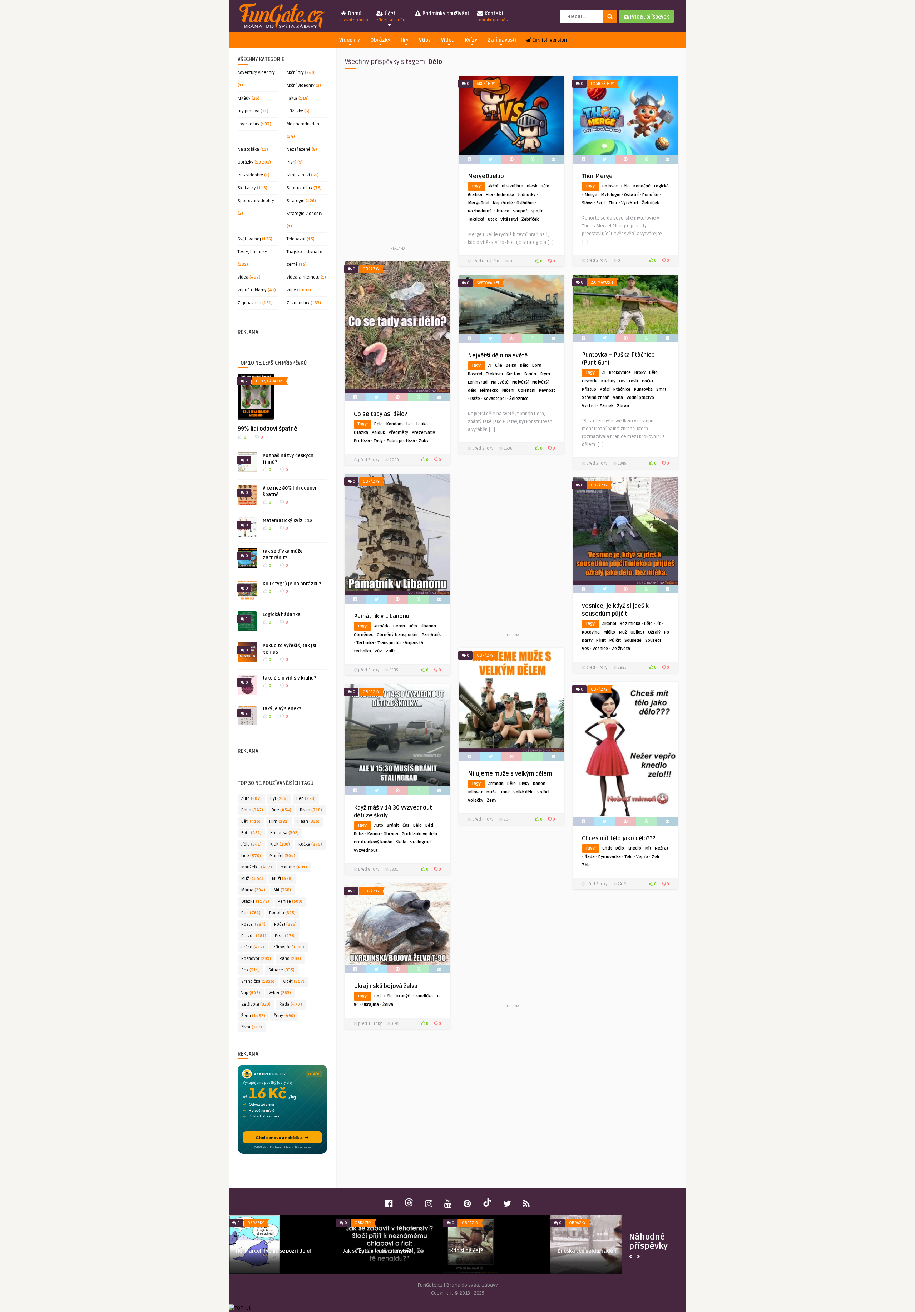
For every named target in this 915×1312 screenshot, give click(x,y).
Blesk (532, 186)
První (291, 162)
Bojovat (610, 186)
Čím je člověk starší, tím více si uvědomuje (593, 1254)
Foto (251, 833)
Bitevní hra (512, 186)
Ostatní (631, 194)
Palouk (378, 432)
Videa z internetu (303, 277)
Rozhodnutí (479, 211)
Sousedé (633, 640)
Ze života (256, 1004)
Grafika (475, 194)
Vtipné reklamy (252, 290)
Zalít (390, 651)
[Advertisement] (397, 160)
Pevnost (547, 390)
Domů (354, 17)
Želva (387, 1004)
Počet (285, 924)
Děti (251, 821)
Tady (378, 441)
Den (306, 798)
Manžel (282, 855)
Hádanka (284, 833)
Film (279, 821)
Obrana (391, 834)
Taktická (476, 219)
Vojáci (543, 792)
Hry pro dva (248, 111)
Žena (253, 1015)
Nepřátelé (503, 203)
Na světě (500, 382)
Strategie (296, 201)
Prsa (285, 935)
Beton (399, 626)
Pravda (253, 935)
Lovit (633, 381)
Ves (585, 648)
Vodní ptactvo (640, 397)
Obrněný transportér (397, 634)
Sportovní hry (299, 188)
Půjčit (615, 640)
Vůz (378, 651)
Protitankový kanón (373, 842)
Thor (613, 203)
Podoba (282, 913)
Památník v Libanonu (381, 616)
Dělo (545, 186)
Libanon (428, 626)
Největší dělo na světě (498, 355)
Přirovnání (288, 947)
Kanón (530, 374)
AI (603, 372)
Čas (406, 825)
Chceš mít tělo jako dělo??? (619, 838)
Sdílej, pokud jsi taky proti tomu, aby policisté (279, 1254)
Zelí (655, 857)
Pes (251, 913)
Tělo (628, 857)
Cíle (498, 365)
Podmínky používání (445, 14)
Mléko (609, 632)
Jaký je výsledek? (282, 709)
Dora (536, 365)
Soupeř (520, 211)
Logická (661, 186)
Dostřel (475, 374)
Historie (590, 381)
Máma (253, 890)
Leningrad (478, 382)
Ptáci (605, 389)
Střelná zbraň (595, 397)
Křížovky (295, 111)
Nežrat (661, 848)
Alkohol (609, 623)
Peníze (290, 901)
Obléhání (526, 390)
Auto (251, 798)
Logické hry (248, 124)
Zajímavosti (502, 40)
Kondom (394, 424)
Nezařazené (299, 149)
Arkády (244, 98)
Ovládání (525, 203)
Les (409, 424)
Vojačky (475, 800)
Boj (377, 996)
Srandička (257, 981)
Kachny (608, 381)
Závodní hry (298, 303)
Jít (658, 623)
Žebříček (530, 219)
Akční (493, 186)
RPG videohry (250, 175)
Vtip (250, 993)
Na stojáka (248, 149)
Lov (622, 381)
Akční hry (295, 72)
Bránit (393, 825)
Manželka (256, 867)
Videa (448, 40)
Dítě (281, 810)
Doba (252, 810)
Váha (618, 397)
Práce (252, 947)
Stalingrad (420, 842)
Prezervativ (423, 432)
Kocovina (591, 632)
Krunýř (403, 996)
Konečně (642, 186)
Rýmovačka (609, 857)
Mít (282, 890)
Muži (282, 878)
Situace (281, 970)
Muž (252, 878)
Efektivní (494, 374)
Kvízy (471, 40)
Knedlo (634, 848)
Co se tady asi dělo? (380, 414)
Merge (590, 194)
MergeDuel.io (486, 176)
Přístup (589, 389)
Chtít (607, 848)
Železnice (519, 398)
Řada (290, 1004)
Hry (405, 40)
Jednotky (526, 194)
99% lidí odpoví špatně (267, 428)
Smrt (661, 389)
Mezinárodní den (303, 124)
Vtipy (425, 40)
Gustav (513, 374)
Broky (640, 372)
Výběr (280, 993)
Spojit (537, 211)
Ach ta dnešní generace (371, 1251)
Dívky (524, 783)
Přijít (601, 640)
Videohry (349, 40)
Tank (505, 792)
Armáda (382, 626)
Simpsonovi (298, 175)
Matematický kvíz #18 (288, 521)
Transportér (389, 643)
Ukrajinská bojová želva (385, 986)
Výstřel (589, 406)
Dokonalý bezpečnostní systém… (488, 1251)
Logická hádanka (282, 614)
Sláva (587, 203)
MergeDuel (478, 203)
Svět (600, 203)
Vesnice (600, 648)
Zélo (586, 865)
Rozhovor (256, 958)
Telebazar (296, 239)
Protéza (362, 441)
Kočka (310, 844)
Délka (511, 365)
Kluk (280, 844)
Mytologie (610, 194)
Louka (422, 424)
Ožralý (654, 632)
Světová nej (249, 239)
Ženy (284, 1015)
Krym (545, 374)
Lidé (251, 855)
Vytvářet (629, 203)
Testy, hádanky (252, 252)
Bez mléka (630, 623)
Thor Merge (597, 176)
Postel (253, 924)
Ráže (475, 398)
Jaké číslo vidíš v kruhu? (289, 678)
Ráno (290, 958)
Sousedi (653, 640)
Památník (431, 634)
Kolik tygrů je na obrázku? (292, 584)
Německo (489, 390)
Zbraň (623, 406)
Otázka (255, 901)
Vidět (294, 981)
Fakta (292, 98)
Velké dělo (523, 792)
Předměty (398, 432)
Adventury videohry (256, 72)
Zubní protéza (400, 441)
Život (251, 1027)
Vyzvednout (365, 850)
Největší (520, 382)
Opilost (637, 632)
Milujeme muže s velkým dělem (510, 773)
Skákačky (247, 188)
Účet (391, 17)
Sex (250, 970)
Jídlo (251, 844)
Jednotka (505, 194)
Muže (491, 792)
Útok (492, 219)
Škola (401, 842)
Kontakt (492, 17)
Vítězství (509, 219)
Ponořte (650, 194)
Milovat (475, 792)
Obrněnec (363, 634)
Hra (489, 194)
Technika (365, 643)
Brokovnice (620, 372)
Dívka (311, 810)
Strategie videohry (304, 213)
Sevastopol (495, 398)
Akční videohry (301, 85)
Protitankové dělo (419, 834)
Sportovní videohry (256, 201)
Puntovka (643, 389)
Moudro (294, 867)
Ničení (508, 390)
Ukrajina (370, 1004)
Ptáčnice (621, 389)
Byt (279, 798)
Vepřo (642, 857)
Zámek (606, 406)
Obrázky (380, 40)
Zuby (424, 441)
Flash (308, 821)
